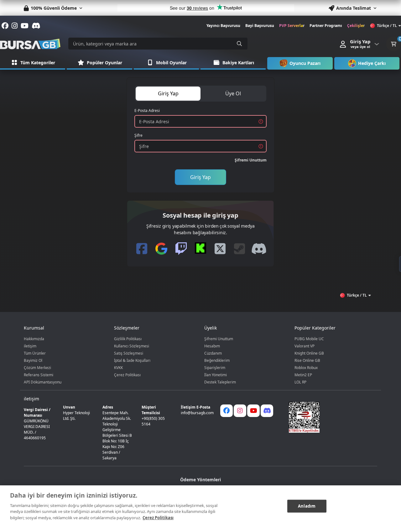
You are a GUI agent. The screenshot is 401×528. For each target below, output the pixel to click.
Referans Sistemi (38, 375)
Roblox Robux (306, 367)
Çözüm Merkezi (37, 367)
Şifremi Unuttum (251, 160)
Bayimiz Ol (33, 360)
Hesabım (212, 346)
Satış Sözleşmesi (128, 353)
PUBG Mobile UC (309, 338)
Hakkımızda (34, 338)
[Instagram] (240, 410)
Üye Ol (233, 93)
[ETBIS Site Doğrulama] (329, 417)
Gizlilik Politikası (128, 338)
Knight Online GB (309, 353)
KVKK (118, 367)
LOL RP (300, 382)
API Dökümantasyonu (42, 382)
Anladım (306, 506)
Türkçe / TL (387, 25)
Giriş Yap (168, 93)
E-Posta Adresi (147, 110)
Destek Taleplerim (220, 382)
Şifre (138, 135)
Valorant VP (304, 346)
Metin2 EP (303, 375)
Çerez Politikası (127, 375)
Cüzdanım (213, 353)
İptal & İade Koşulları (132, 360)
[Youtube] (253, 410)
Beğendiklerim (217, 360)
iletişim (30, 346)
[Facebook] (226, 410)
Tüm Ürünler (35, 353)
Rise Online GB (307, 360)
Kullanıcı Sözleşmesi (131, 346)
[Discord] (267, 410)
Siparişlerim (214, 367)
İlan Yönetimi (215, 375)
